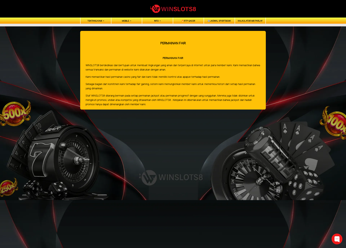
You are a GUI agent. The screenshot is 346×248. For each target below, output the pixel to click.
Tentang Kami (95, 21)
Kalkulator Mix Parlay (250, 21)
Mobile (126, 21)
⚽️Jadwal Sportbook (219, 21)
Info (156, 21)
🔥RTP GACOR (188, 21)
